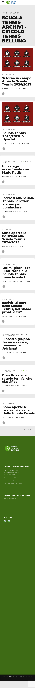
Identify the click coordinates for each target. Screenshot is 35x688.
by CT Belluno (21, 88)
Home (4, 13)
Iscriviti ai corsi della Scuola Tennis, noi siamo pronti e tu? (16, 307)
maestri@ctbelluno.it (14, 480)
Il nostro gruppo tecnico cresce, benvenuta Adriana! (16, 343)
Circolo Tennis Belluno (12, 161)
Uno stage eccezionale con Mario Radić (15, 169)
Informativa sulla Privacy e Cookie (13, 483)
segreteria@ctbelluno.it (16, 477)
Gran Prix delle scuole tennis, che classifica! (17, 378)
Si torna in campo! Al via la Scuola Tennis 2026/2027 (17, 81)
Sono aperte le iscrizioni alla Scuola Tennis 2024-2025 (14, 237)
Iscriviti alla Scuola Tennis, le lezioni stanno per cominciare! (18, 202)
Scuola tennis (8, 74)
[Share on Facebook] (3, 93)
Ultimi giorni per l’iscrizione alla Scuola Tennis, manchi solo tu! (16, 272)
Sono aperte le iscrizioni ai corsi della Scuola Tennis (19, 410)
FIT (26, 334)
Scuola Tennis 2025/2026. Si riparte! (14, 136)
